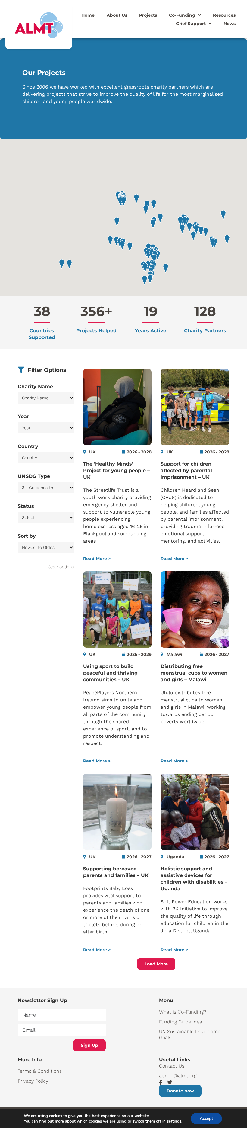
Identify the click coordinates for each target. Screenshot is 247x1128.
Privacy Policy (33, 1081)
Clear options (61, 566)
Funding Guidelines (180, 1022)
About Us (117, 15)
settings (174, 1121)
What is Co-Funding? (182, 1012)
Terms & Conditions (40, 1071)
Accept (206, 1118)
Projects (148, 15)
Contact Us (171, 1066)
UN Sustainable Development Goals (192, 1034)
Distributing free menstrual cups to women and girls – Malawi (194, 672)
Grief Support (191, 23)
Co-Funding (182, 15)
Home (88, 15)
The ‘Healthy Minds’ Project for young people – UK (116, 470)
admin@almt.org (177, 1075)
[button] (160, 218)
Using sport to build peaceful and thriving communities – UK (110, 672)
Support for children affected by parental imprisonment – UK (186, 470)
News (230, 23)
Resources (224, 15)
